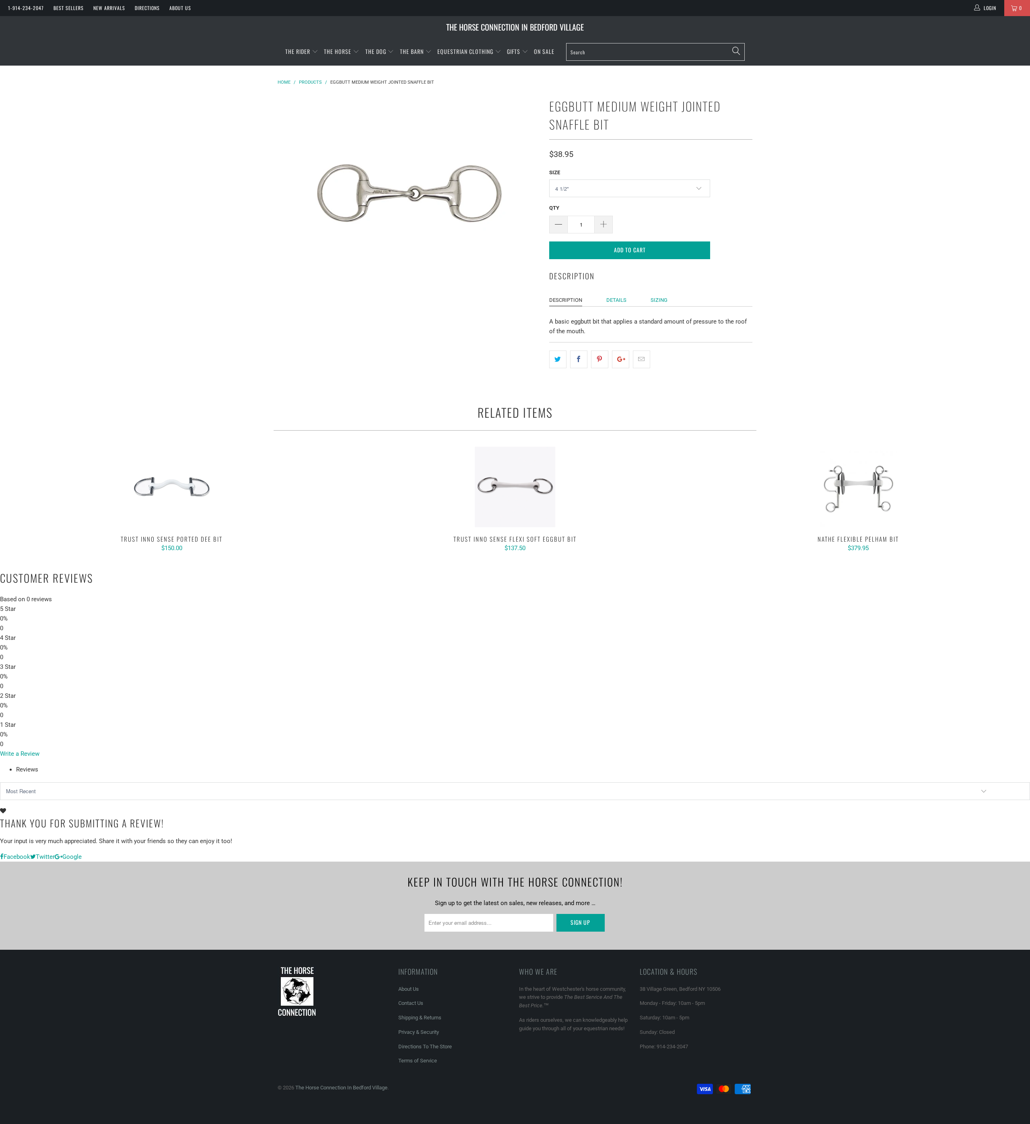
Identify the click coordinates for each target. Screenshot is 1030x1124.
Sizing (659, 300)
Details (616, 300)
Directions (147, 7)
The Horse (337, 51)
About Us (180, 7)
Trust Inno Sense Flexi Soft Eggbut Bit (514, 487)
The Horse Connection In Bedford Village (515, 27)
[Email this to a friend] (641, 359)
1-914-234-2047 (26, 7)
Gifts (514, 51)
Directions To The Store (425, 1047)
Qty (554, 208)
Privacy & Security (418, 1032)
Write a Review (19, 753)
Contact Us (410, 1003)
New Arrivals (109, 7)
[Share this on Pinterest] (599, 359)
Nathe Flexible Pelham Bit (858, 487)
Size (554, 172)
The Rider (297, 51)
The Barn (412, 51)
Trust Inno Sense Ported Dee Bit (171, 487)
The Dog (376, 51)
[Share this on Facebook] (578, 359)
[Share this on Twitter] (557, 359)
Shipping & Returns (419, 1018)
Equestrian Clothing (466, 51)
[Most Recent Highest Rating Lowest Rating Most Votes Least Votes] (515, 791)
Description (565, 300)
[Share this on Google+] (620, 359)
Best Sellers (69, 7)
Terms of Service (417, 1061)
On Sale (544, 51)
